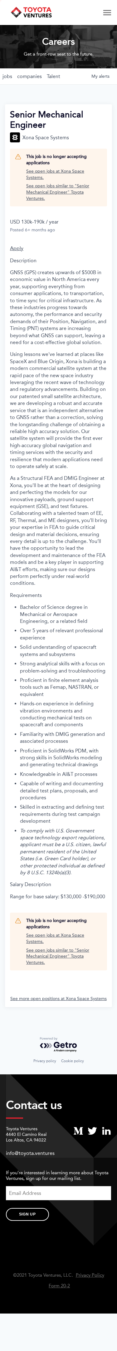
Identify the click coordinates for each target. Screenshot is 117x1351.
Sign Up (27, 1214)
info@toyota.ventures (30, 1153)
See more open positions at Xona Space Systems (58, 998)
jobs (7, 76)
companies (29, 76)
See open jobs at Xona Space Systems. (55, 174)
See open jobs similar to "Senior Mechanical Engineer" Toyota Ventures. (57, 192)
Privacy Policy (90, 1275)
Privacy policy (44, 1061)
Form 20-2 (59, 1286)
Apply (16, 248)
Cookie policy (72, 1061)
